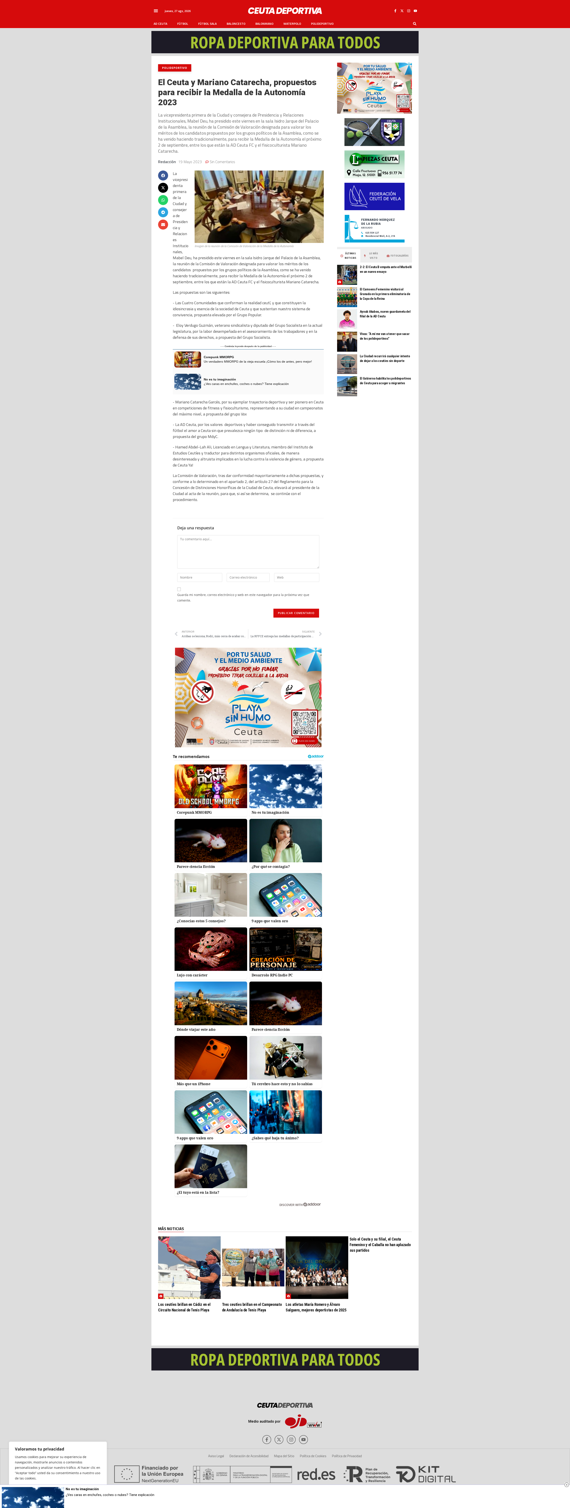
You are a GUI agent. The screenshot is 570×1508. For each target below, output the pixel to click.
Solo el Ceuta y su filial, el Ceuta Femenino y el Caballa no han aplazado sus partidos (380, 1245)
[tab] (348, 256)
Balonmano (264, 23)
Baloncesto (236, 23)
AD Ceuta (160, 23)
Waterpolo (292, 23)
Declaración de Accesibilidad (249, 1456)
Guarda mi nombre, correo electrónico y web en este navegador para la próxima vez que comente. (243, 597)
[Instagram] (408, 10)
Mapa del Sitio (284, 1456)
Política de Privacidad (347, 1456)
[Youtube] (415, 10)
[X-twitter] (402, 10)
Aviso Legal (216, 1456)
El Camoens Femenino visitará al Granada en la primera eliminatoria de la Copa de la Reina (385, 294)
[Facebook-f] (395, 10)
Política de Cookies (313, 1456)
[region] (58, 1470)
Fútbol (182, 23)
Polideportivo (322, 23)
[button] (155, 10)
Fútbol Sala (207, 23)
